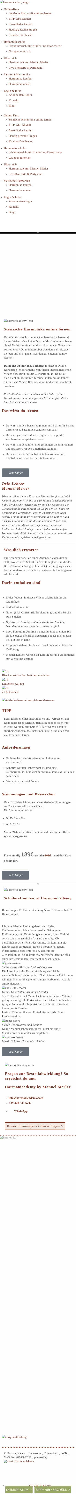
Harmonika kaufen (20, 78)
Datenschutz (51, 1453)
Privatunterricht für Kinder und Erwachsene (35, 45)
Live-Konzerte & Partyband (25, 67)
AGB (64, 1453)
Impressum (35, 1453)
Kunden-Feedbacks (20, 35)
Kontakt (14, 100)
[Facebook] (5, 225)
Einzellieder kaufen (20, 24)
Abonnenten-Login (20, 94)
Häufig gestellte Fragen (23, 29)
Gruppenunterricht (20, 51)
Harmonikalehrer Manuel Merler (28, 62)
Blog (12, 105)
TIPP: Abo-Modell (20, 18)
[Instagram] (15, 225)
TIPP (6, 710)
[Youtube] (26, 225)
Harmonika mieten (20, 84)
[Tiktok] (36, 225)
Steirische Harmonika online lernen (30, 13)
